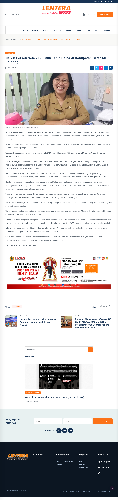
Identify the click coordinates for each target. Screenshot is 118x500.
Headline (46, 30)
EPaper (35, 30)
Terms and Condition (11, 490)
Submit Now (102, 421)
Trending (57, 30)
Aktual (68, 30)
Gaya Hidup (92, 30)
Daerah (16, 39)
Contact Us (83, 467)
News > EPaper (33, 393)
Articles (82, 464)
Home (25, 30)
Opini (79, 30)
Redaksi (59, 464)
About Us (106, 30)
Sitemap (24, 490)
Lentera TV (90, 15)
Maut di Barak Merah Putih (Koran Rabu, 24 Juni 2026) (54, 397)
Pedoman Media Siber (64, 462)
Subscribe (104, 14)
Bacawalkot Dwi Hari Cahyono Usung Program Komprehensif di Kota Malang (38, 322)
